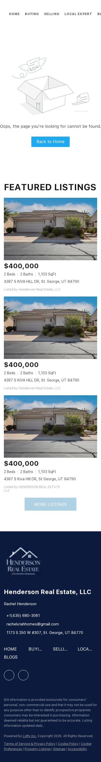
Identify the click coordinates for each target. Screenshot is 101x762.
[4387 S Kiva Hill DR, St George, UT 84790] (50, 426)
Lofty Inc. (30, 736)
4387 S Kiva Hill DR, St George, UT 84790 (40, 479)
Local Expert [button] (78, 14)
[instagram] (23, 675)
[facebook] (9, 675)
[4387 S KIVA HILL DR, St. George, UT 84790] (50, 229)
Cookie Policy (68, 744)
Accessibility (77, 749)
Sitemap (59, 749)
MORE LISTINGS (50, 504)
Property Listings (38, 749)
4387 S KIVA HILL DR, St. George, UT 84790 (41, 281)
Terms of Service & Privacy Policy (29, 744)
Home (14, 14)
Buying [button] (32, 14)
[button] (11, 650)
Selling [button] (51, 14)
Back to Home (50, 141)
